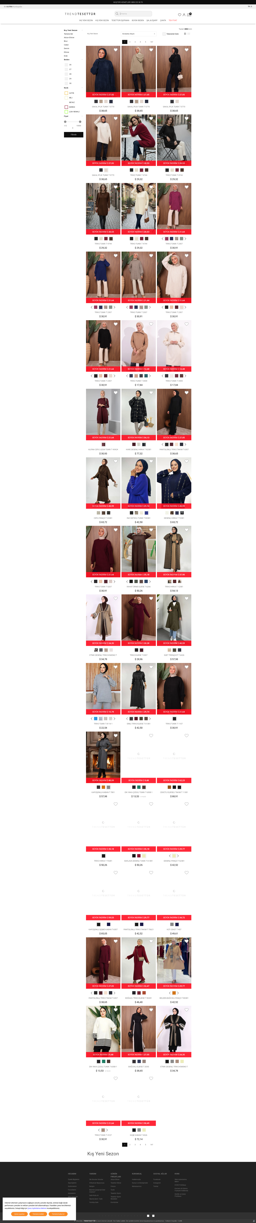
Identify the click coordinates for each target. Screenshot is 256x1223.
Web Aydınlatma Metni (181, 1181)
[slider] (65, 122)
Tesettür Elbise (116, 1183)
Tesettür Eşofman (120, 20)
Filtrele (74, 134)
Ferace (113, 1186)
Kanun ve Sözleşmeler (140, 1183)
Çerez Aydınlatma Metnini (37, 1208)
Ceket (66, 45)
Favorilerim (72, 1190)
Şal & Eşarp (152, 20)
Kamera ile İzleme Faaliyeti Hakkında (181, 1190)
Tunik (113, 1190)
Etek (66, 56)
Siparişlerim (72, 1183)
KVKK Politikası (180, 1185)
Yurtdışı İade (93, 1202)
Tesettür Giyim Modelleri (116, 1198)
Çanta (163, 20)
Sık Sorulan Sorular (96, 1179)
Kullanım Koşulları (171, 1221)
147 (151, 42)
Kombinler (114, 1202)
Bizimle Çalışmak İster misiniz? (97, 1191)
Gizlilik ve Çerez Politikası (180, 1195)
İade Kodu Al (94, 1195)
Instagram (157, 1183)
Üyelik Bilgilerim (73, 1179)
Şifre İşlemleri (73, 1197)
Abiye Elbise (69, 37)
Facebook (156, 1179)
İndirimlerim (72, 1186)
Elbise (66, 52)
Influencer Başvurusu (96, 1183)
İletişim (92, 1186)
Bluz (66, 41)
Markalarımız (136, 1186)
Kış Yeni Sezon (102, 20)
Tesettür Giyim (116, 1193)
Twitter (155, 1186)
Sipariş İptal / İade (95, 1199)
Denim (66, 48)
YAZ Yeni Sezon (86, 20)
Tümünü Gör (68, 34)
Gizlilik (180, 1221)
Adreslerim (72, 1193)
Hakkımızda (136, 1179)
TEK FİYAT (173, 20)
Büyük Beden (138, 20)
